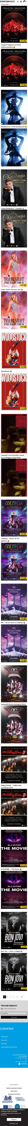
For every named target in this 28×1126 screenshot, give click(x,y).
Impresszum (4, 1036)
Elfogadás (14, 1119)
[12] (14, 47)
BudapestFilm (14, 1091)
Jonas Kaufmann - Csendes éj (12, 208)
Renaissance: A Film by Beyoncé (13, 127)
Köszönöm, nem (14, 1123)
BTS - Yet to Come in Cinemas (12, 623)
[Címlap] (7, 1)
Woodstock (5, 371)
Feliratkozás (14, 1017)
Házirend (4, 1043)
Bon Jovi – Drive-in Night (10, 951)
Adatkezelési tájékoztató (14, 1094)
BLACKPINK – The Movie (10, 869)
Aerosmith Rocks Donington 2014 (13, 704)
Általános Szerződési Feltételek (14, 1088)
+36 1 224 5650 (23, 1056)
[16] (11, 371)
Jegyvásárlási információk (9, 1047)
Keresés (18, 1)
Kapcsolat (4, 1040)
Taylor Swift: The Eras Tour (11, 289)
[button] (21, 2)
